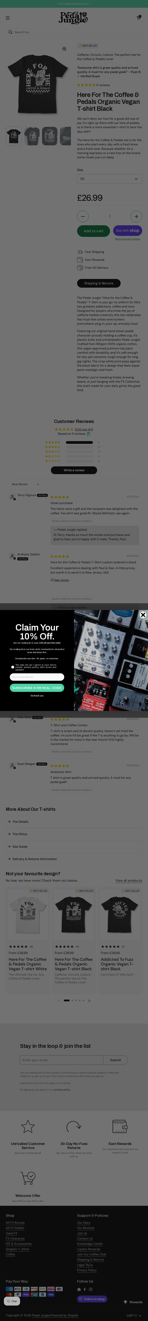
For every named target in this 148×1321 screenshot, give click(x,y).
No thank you (37, 695)
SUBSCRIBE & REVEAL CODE (37, 688)
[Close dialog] (143, 615)
